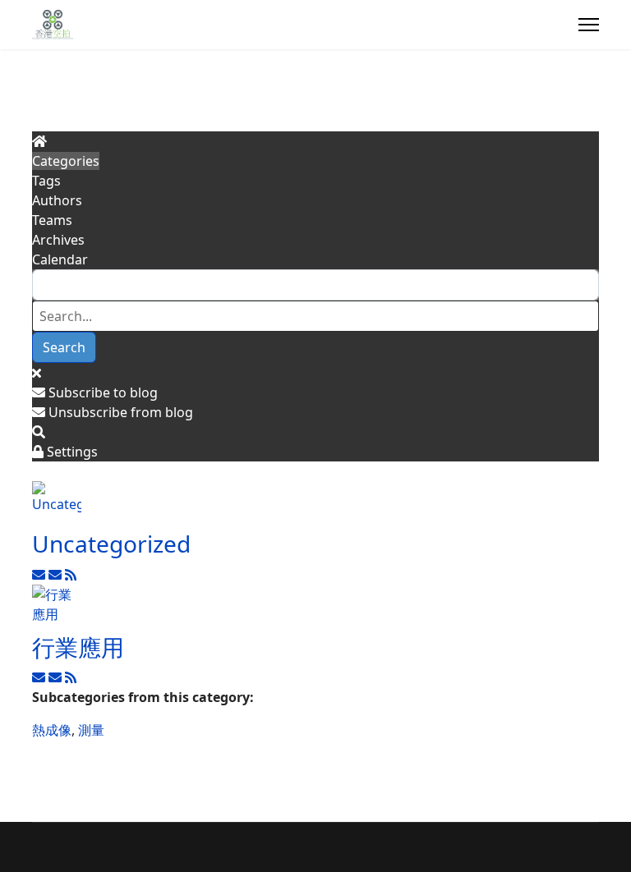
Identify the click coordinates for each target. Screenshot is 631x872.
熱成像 (51, 730)
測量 (91, 730)
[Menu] (588, 24)
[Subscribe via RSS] (70, 575)
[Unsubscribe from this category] (56, 575)
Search (64, 347)
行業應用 (78, 647)
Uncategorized (111, 543)
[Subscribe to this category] (40, 575)
